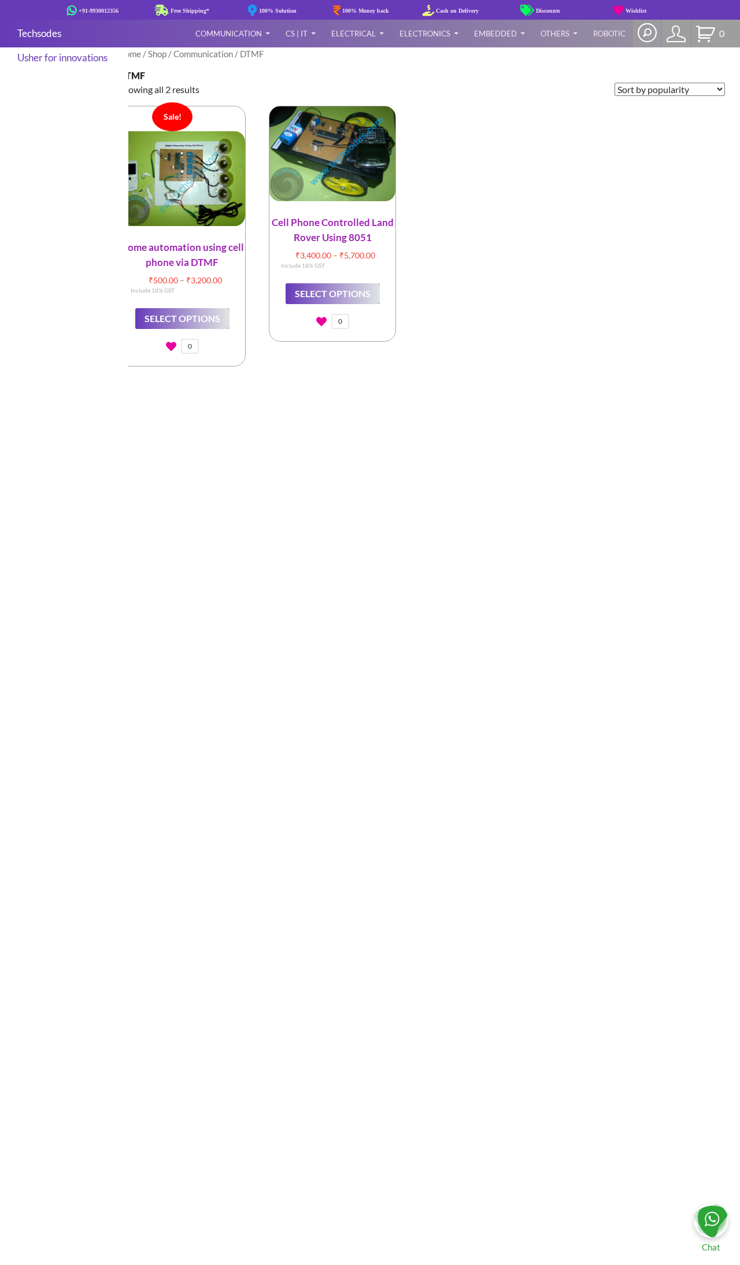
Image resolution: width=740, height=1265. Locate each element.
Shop (157, 54)
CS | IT (297, 33)
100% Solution (277, 11)
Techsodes (39, 33)
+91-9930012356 (98, 11)
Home (130, 54)
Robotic (609, 33)
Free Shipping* (189, 11)
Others (555, 33)
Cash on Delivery (456, 11)
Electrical (353, 33)
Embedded (495, 33)
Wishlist (635, 11)
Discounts (547, 11)
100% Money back (365, 11)
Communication (228, 33)
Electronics (424, 33)
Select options (182, 318)
